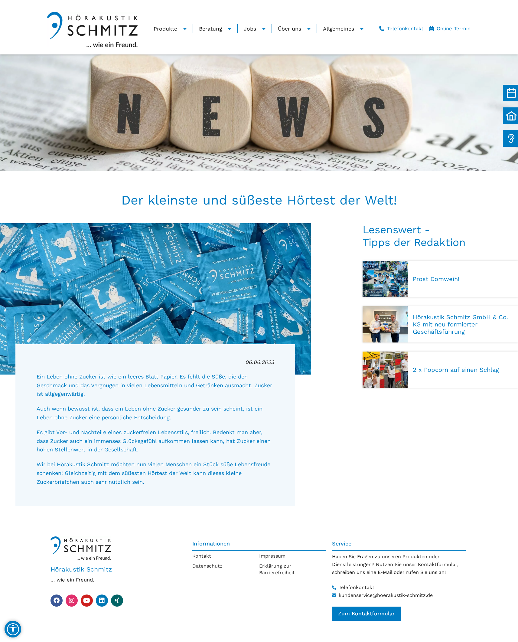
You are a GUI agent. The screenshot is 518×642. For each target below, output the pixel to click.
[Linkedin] (102, 601)
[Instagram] (72, 601)
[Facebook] (56, 601)
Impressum (272, 556)
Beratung (210, 29)
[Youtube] (87, 601)
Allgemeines (338, 29)
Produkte (165, 29)
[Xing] (117, 601)
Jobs (250, 29)
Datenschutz (207, 566)
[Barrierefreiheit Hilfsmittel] (13, 629)
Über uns (289, 29)
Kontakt (201, 556)
